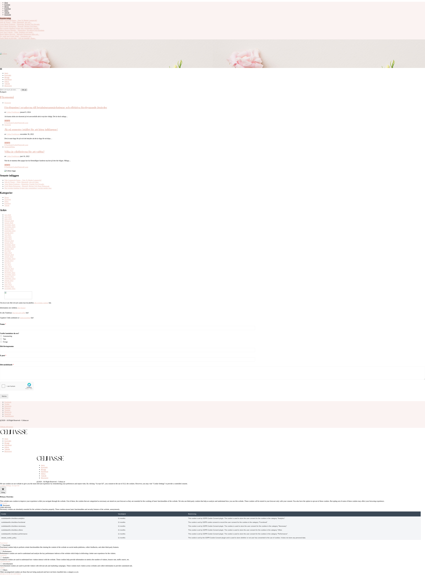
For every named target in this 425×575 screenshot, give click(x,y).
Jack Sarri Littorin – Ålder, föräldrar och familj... (17, 32)
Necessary (6, 505)
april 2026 (8, 217)
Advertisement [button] (5, 561)
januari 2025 (8, 243)
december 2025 (9, 225)
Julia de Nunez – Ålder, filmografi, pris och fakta (21, 182)
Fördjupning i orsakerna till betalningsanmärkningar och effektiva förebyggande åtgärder (55, 107)
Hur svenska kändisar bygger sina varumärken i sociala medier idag (27, 188)
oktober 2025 (9, 229)
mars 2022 (8, 285)
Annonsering (7, 336)
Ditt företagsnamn (7, 346)
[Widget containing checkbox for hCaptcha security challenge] (16, 386)
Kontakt (7, 5)
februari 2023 (9, 269)
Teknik (6, 13)
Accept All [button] (15, 486)
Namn (3, 324)
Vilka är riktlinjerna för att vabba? (24, 151)
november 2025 (9, 227)
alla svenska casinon (41, 303)
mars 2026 (8, 219)
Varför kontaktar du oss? (9, 333)
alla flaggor (21, 308)
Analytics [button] (3, 555)
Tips (4, 339)
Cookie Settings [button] (5, 486)
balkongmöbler (25, 318)
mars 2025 (8, 239)
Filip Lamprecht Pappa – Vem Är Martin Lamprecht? (18, 20)
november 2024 (9, 247)
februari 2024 (9, 255)
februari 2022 (9, 287)
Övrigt (5, 342)
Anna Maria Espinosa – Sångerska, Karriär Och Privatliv (20, 24)
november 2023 (9, 259)
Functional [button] (3, 543)
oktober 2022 (9, 277)
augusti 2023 (8, 261)
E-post (3, 355)
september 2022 (9, 279)
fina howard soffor (19, 313)
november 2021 (9, 288)
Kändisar (7, 9)
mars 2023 (8, 267)
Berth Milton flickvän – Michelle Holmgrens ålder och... (19, 34)
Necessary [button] (3, 503)
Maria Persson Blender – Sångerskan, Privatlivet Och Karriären (22, 30)
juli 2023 (7, 263)
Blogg (6, 7)
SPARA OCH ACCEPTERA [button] (10, 574)
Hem (6, 3)
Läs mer (7, 121)
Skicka (4, 396)
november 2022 (9, 275)
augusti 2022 (8, 281)
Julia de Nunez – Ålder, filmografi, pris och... (16, 22)
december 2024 (9, 245)
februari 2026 (9, 221)
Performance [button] (4, 549)
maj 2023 (7, 265)
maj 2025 (7, 235)
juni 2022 (7, 283)
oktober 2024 (9, 249)
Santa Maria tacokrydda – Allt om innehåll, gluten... (18, 38)
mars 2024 (8, 253)
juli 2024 (7, 251)
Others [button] (2, 568)
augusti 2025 (8, 233)
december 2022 (9, 273)
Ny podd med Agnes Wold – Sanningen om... (16, 36)
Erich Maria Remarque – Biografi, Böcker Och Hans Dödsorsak (26, 186)
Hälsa (6, 11)
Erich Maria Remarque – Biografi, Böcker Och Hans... (19, 26)
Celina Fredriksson (13, 112)
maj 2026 (7, 215)
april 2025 (8, 237)
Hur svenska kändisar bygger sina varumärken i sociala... (20, 28)
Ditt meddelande (7, 365)
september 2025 (9, 231)
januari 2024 (8, 257)
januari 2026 (8, 223)
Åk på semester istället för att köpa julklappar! (31, 129)
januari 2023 (8, 271)
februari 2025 (9, 241)
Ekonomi (7, 15)
